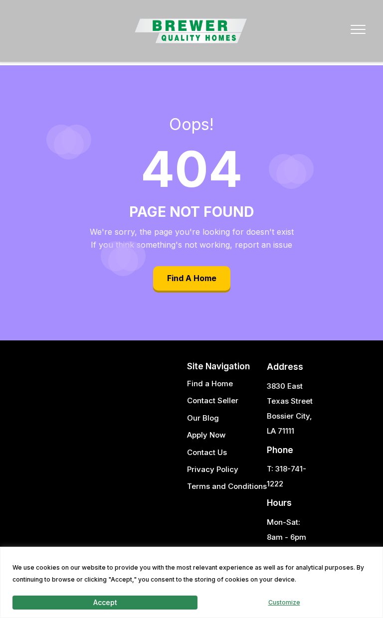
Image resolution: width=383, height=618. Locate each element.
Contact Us (207, 452)
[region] (191, 582)
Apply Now (206, 435)
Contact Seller (212, 400)
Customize (284, 602)
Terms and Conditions (227, 486)
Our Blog (203, 418)
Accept (105, 602)
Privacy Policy (212, 469)
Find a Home (210, 383)
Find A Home (191, 278)
